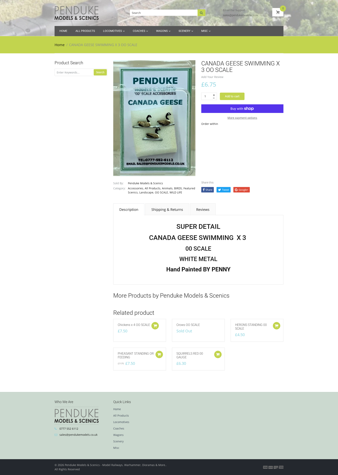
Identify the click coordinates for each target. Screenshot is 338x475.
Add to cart (232, 96)
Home (60, 44)
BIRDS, (178, 188)
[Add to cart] (155, 325)
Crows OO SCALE (188, 325)
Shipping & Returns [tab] (167, 209)
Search (100, 72)
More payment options (242, 118)
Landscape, (146, 192)
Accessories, (136, 188)
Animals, (167, 188)
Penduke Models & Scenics (145, 183)
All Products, (153, 188)
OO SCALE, (162, 192)
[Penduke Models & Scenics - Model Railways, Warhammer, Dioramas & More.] (77, 12)
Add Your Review (212, 77)
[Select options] (276, 325)
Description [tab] (128, 209)
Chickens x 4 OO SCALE (134, 325)
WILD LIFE (176, 192)
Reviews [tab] (202, 209)
